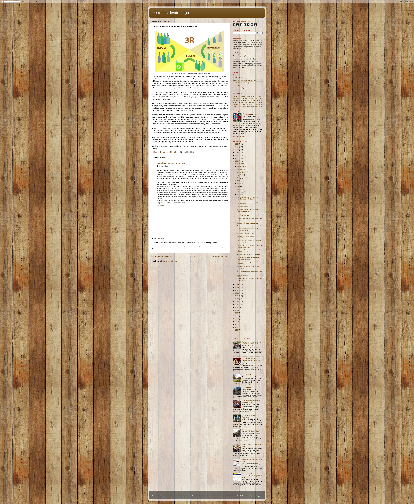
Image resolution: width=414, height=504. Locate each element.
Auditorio (236, 104)
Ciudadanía (254, 106)
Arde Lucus (237, 98)
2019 (237, 284)
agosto (239, 175)
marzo (239, 189)
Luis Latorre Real (251, 114)
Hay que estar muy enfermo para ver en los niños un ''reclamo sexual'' (251, 343)
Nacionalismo (246, 106)
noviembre (241, 166)
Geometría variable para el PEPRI (248, 254)
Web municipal (238, 75)
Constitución (237, 106)
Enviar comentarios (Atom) (170, 261)
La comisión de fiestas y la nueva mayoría (251, 401)
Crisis (261, 98)
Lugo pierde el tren (243, 276)
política (249, 96)
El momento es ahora (244, 206)
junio (239, 180)
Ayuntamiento (237, 100)
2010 (237, 310)
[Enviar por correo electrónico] (185, 152)
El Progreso (237, 85)
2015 (237, 296)
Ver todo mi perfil (238, 136)
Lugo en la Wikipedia (240, 88)
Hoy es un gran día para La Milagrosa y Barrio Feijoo (251, 431)
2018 (237, 287)
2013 (237, 301)
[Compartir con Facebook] (191, 152)
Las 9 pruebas (247, 387)
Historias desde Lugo (171, 12)
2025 (237, 147)
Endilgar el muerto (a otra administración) (245, 237)
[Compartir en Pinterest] (193, 152)
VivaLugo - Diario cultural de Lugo (244, 80)
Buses (260, 106)
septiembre (241, 172)
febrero (239, 192)
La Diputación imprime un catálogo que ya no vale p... (248, 229)
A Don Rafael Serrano (249, 375)
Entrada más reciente (161, 257)
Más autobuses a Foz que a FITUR (249, 226)
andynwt (238, 496)
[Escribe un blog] (187, 152)
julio (238, 178)
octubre (240, 169)
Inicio (192, 257)
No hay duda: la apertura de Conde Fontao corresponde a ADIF (252, 475)
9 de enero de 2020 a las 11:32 (178, 163)
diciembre (240, 163)
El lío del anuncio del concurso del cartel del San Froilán (251, 360)
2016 (237, 293)
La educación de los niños (245, 233)
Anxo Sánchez (162, 163)
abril (238, 186)
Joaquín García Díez (240, 102)
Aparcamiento (247, 104)
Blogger (258, 496)
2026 (237, 144)
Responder (160, 206)
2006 (237, 313)
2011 (237, 307)
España (251, 102)
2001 (237, 327)
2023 (237, 152)
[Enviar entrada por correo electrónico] (181, 152)
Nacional (260, 100)
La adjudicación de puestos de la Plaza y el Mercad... (248, 214)
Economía (244, 98)
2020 (237, 161)
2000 (237, 330)
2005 (237, 316)
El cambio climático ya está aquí (247, 223)
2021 (237, 158)
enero (239, 195)
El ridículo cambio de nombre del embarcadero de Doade (248, 198)
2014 (237, 299)
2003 (237, 321)
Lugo (235, 96)
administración (253, 98)
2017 (237, 290)
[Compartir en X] (189, 152)
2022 (237, 155)
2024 (237, 150)
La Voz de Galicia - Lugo (241, 83)
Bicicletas (259, 104)
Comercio (246, 100)
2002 (237, 324)
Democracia (258, 96)
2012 (237, 304)
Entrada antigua (220, 257)
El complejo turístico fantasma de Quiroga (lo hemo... (248, 258)
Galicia (253, 100)
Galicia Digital (237, 77)
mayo (239, 183)
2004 (237, 319)
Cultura (242, 96)
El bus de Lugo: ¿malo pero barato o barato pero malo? (249, 246)
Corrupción (259, 102)
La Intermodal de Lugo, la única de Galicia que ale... (248, 210)
